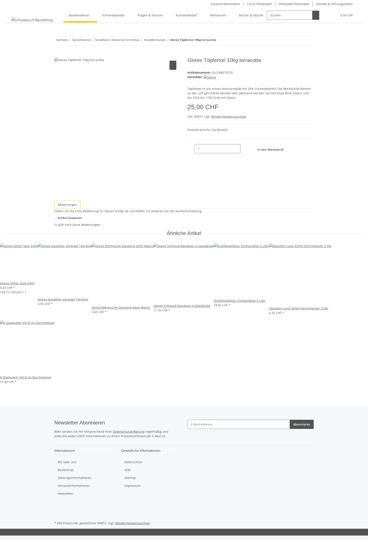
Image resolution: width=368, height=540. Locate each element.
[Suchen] (315, 15)
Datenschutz (133, 462)
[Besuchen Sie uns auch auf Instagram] (57, 515)
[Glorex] (210, 77)
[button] (326, 15)
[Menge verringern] (190, 148)
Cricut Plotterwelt (259, 4)
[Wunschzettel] (332, 15)
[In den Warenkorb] (57, 55)
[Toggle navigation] (17, 11)
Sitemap (130, 478)
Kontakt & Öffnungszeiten (334, 4)
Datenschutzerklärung (129, 432)
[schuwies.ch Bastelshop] (32, 20)
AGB (127, 470)
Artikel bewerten (70, 218)
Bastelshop (65, 470)
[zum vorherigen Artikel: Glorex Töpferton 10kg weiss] (227, 40)
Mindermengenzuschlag (228, 117)
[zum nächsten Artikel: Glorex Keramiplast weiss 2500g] (219, 40)
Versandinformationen (74, 486)
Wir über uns (67, 462)
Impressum (132, 486)
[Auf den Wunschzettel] (173, 65)
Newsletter (65, 493)
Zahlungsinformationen (74, 478)
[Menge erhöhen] (243, 148)
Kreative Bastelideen (225, 4)
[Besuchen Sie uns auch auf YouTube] (57, 510)
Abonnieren (301, 424)
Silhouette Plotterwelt (294, 4)
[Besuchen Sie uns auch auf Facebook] (57, 505)
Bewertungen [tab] (67, 205)
